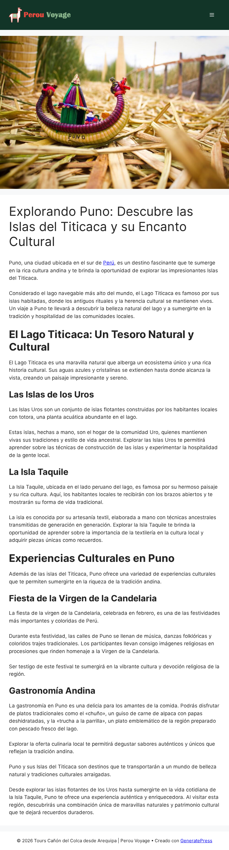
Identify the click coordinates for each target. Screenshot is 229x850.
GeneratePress (196, 840)
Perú (108, 263)
